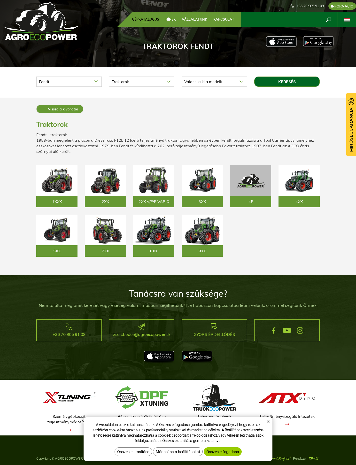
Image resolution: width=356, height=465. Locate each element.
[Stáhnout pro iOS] (281, 42)
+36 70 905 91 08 (310, 6)
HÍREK (170, 19)
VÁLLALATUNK (194, 19)
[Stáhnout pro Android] (318, 42)
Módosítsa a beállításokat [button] (178, 451)
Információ (342, 6)
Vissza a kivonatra (62, 109)
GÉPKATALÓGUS (145, 19)
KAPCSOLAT (223, 19)
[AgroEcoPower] (41, 21)
